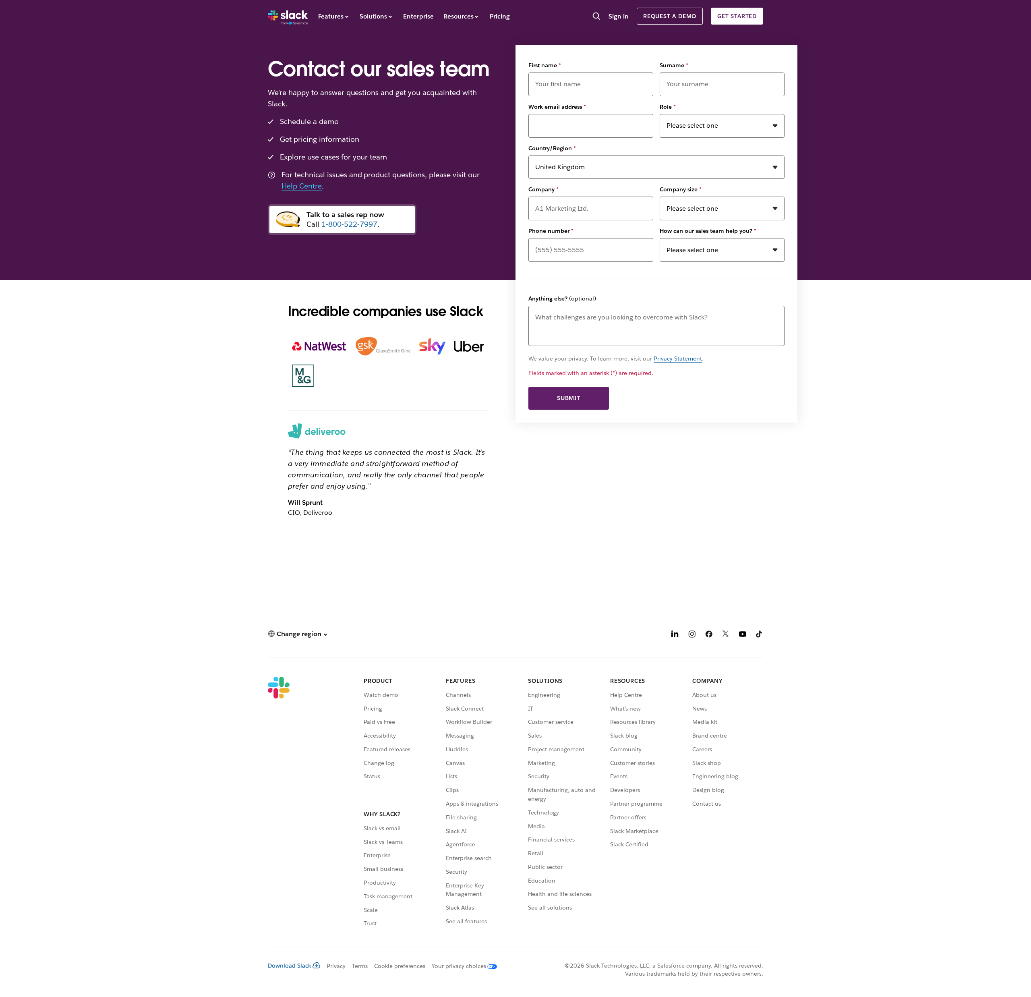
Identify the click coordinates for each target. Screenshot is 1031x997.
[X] (725, 635)
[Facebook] (708, 635)
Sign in (619, 16)
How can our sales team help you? (708, 230)
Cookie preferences (400, 966)
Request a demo (669, 16)
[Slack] (288, 16)
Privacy (336, 966)
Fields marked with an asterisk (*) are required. (590, 373)
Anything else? (562, 298)
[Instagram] (692, 635)
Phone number (550, 230)
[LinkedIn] (675, 635)
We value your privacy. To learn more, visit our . (616, 358)
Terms (360, 966)
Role (668, 106)
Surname (674, 65)
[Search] (596, 17)
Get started (737, 16)
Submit (568, 398)
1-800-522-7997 (349, 224)
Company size (681, 189)
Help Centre (302, 186)
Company (543, 189)
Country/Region (552, 148)
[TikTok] (759, 635)
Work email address (557, 106)
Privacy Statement (678, 358)
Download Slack (289, 965)
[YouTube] (742, 635)
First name (544, 65)
